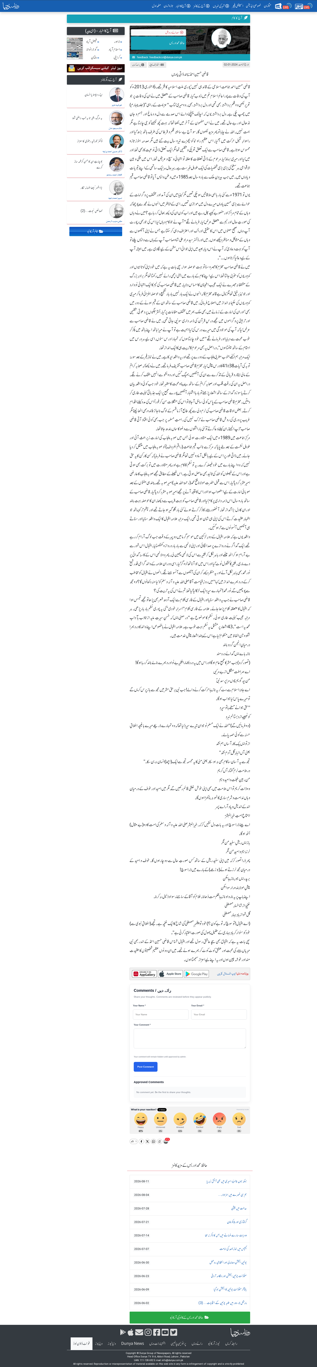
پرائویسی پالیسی (178, 1343)
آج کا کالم (237, 18)
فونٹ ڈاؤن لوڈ (81, 1343)
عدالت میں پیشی (190, 1208)
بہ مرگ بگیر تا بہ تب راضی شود (87, 118)
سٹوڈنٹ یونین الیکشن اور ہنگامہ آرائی (190, 1276)
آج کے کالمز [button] (199, 6)
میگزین (267, 6)
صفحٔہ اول (157, 6)
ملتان (94, 57)
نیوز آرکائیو (214, 1343)
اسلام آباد (114, 49)
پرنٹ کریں (136, 64)
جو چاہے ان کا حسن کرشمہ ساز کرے (88, 165)
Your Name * (139, 1005)
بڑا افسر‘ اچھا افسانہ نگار (91, 188)
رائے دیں (197, 1343)
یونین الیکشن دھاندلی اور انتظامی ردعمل (190, 1263)
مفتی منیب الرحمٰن (114, 221)
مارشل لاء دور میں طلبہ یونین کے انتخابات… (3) (190, 1303)
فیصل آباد (91, 41)
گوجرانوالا (91, 49)
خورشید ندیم (117, 105)
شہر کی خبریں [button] (219, 6)
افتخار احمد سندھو (114, 175)
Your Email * (197, 1005)
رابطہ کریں (231, 1343)
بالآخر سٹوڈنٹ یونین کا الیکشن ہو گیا (190, 1289)
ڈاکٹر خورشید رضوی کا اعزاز (89, 141)
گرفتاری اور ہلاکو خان (190, 1222)
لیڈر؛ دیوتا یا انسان (93, 95)
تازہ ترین (168, 6)
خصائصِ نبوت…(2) (91, 211)
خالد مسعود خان (115, 128)
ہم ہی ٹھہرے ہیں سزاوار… (190, 1195)
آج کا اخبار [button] (181, 6)
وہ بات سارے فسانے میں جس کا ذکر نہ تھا (190, 1235)
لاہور (117, 41)
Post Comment (145, 1066)
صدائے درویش (172, 32)
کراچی (117, 57)
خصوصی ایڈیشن (253, 6)
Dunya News (132, 1343)
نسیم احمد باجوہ (115, 198)
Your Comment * (142, 1025)
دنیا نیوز (112, 1343)
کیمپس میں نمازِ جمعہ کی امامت (190, 1249)
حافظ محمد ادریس (177, 43)
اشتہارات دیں (157, 1343)
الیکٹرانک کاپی (154, 64)
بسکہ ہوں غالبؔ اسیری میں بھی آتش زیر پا (190, 1181)
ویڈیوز (98, 1343)
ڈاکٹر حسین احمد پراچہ (112, 151)
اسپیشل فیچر (237, 6)
